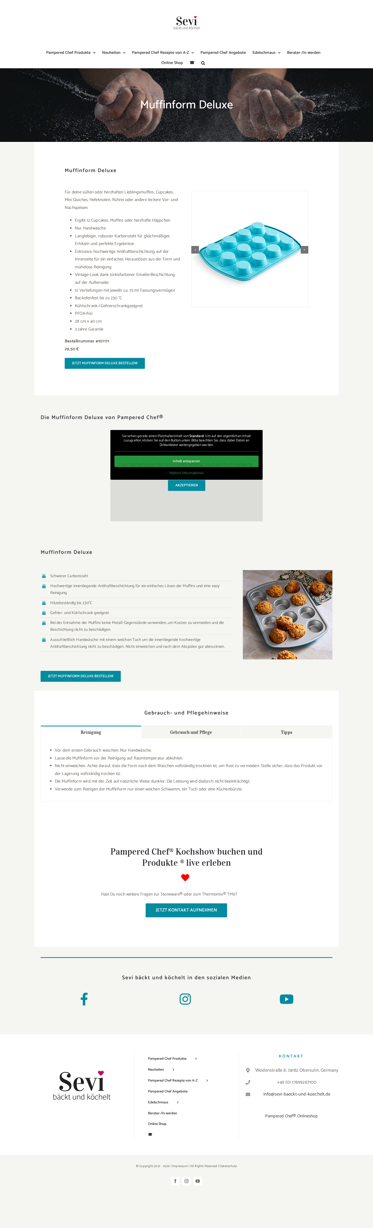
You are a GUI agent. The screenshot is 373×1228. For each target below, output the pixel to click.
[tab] (91, 732)
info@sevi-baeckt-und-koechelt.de (296, 1094)
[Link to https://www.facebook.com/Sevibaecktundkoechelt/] (84, 999)
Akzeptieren (186, 485)
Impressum (180, 1166)
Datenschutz (228, 1166)
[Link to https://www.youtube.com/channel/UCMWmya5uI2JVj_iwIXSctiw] (286, 999)
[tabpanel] (186, 770)
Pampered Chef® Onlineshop (291, 1116)
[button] (203, 63)
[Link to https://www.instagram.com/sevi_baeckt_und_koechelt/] (185, 999)
